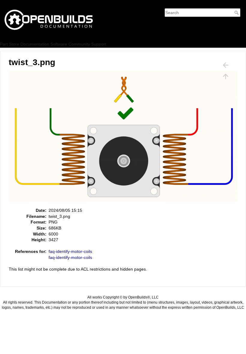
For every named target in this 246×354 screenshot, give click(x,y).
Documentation (34, 44)
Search (237, 12)
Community (79, 44)
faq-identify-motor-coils (70, 251)
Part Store (9, 44)
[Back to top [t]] (225, 76)
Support (98, 44)
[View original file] (126, 138)
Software (58, 44)
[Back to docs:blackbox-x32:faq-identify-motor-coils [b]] (225, 65)
